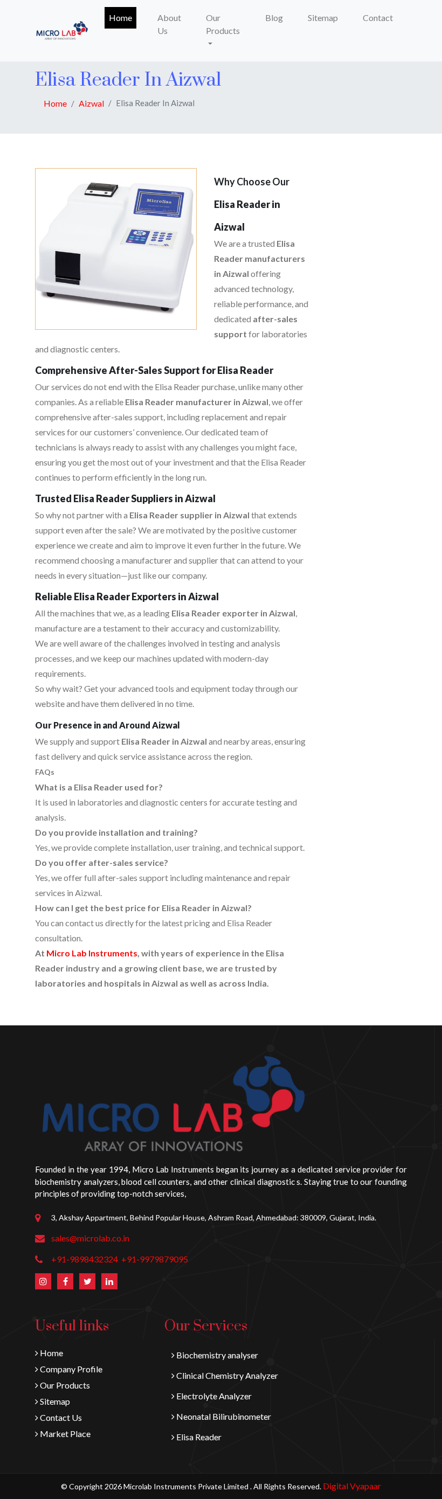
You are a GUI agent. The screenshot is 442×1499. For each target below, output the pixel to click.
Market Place (64, 1433)
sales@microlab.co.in (90, 1238)
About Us (169, 24)
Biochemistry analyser (216, 1355)
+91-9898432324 (84, 1259)
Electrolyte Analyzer (213, 1396)
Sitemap (323, 17)
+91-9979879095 (154, 1259)
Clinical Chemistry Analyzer (226, 1375)
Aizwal (91, 103)
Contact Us (60, 1417)
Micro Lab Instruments (91, 953)
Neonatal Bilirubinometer (223, 1416)
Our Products (64, 1385)
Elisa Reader (198, 1437)
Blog (274, 17)
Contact (378, 17)
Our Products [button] (223, 24)
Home (122, 17)
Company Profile (70, 1369)
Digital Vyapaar (352, 1486)
